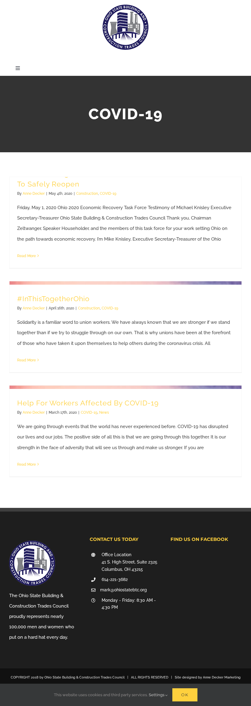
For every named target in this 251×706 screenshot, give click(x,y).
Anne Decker (34, 193)
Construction (87, 193)
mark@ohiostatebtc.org (123, 589)
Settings (157, 695)
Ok (185, 694)
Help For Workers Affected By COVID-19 (88, 403)
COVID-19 (108, 193)
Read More (26, 256)
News (104, 412)
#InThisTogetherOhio (53, 299)
